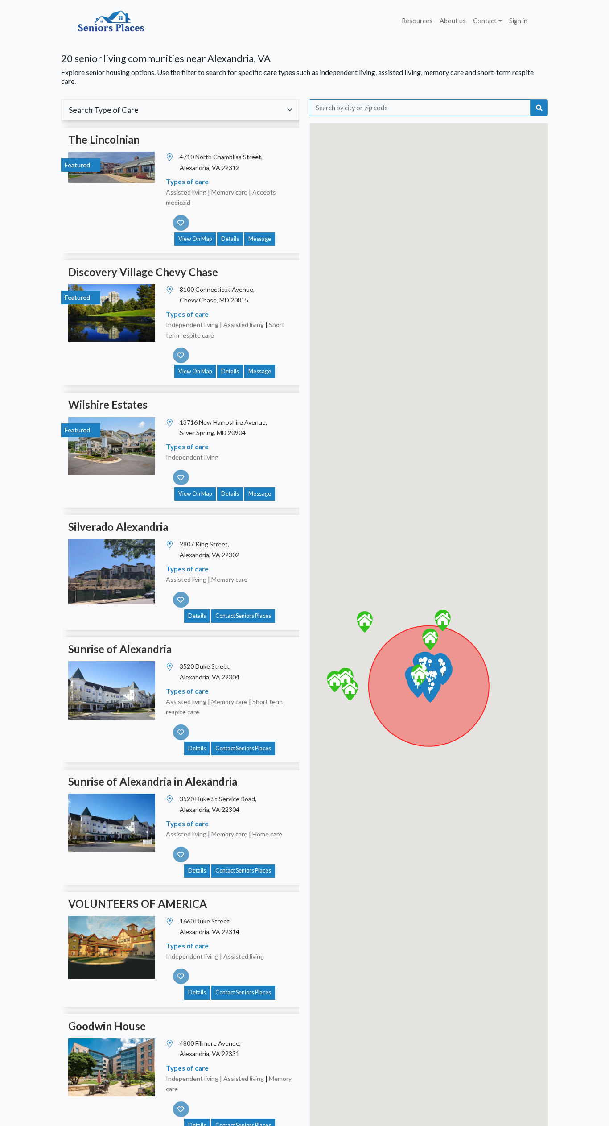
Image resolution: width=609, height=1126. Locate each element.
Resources (417, 21)
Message (259, 239)
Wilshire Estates (108, 404)
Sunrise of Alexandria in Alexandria (152, 781)
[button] (419, 675)
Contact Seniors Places (243, 616)
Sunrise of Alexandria (120, 648)
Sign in (518, 21)
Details (230, 239)
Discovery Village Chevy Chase (143, 271)
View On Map (195, 239)
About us (453, 21)
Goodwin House (107, 1025)
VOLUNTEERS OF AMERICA (137, 903)
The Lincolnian (104, 139)
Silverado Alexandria (118, 526)
